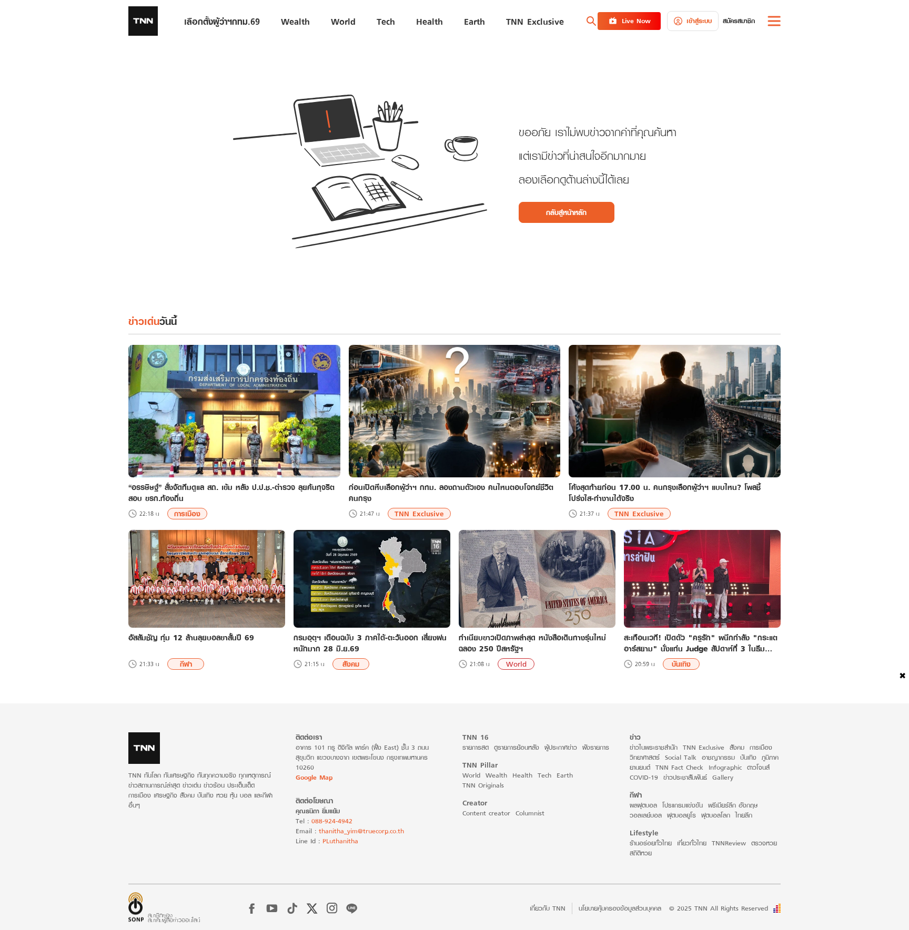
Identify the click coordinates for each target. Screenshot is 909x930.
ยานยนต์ (640, 767)
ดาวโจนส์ (758, 767)
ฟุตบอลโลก (715, 815)
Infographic (725, 767)
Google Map (314, 777)
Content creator (486, 813)
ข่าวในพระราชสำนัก (654, 747)
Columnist (530, 813)
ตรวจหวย (764, 843)
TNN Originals (483, 785)
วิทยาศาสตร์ (645, 757)
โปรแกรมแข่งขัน (682, 805)
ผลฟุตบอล (643, 805)
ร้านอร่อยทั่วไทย (651, 843)
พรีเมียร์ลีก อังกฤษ (733, 805)
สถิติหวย (641, 853)
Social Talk (680, 757)
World (516, 664)
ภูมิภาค (770, 757)
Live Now (636, 20)
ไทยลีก (743, 815)
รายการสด (475, 747)
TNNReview (729, 843)
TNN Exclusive (419, 513)
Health (522, 775)
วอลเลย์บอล (646, 815)
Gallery (722, 777)
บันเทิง (681, 664)
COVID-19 (644, 777)
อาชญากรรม (718, 757)
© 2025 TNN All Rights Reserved (718, 908)
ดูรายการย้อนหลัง (516, 747)
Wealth (496, 775)
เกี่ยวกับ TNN (547, 908)
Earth (565, 775)
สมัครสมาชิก (739, 20)
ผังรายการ (595, 747)
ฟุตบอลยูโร (681, 815)
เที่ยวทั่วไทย (691, 843)
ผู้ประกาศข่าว (560, 747)
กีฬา (186, 664)
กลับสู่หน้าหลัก (566, 212)
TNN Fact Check (679, 767)
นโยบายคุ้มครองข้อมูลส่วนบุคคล (620, 908)
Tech (544, 775)
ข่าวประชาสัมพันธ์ (685, 777)
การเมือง (187, 513)
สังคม (350, 664)
